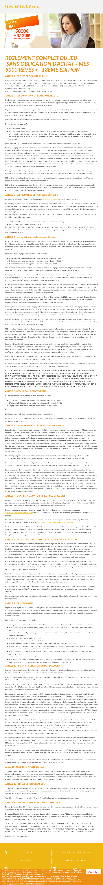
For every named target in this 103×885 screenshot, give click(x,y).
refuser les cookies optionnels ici (32, 884)
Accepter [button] (93, 872)
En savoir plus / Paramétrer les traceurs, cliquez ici (22, 874)
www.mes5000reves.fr (51, 199)
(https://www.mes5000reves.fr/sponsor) (19, 513)
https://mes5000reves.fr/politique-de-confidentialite (54, 522)
